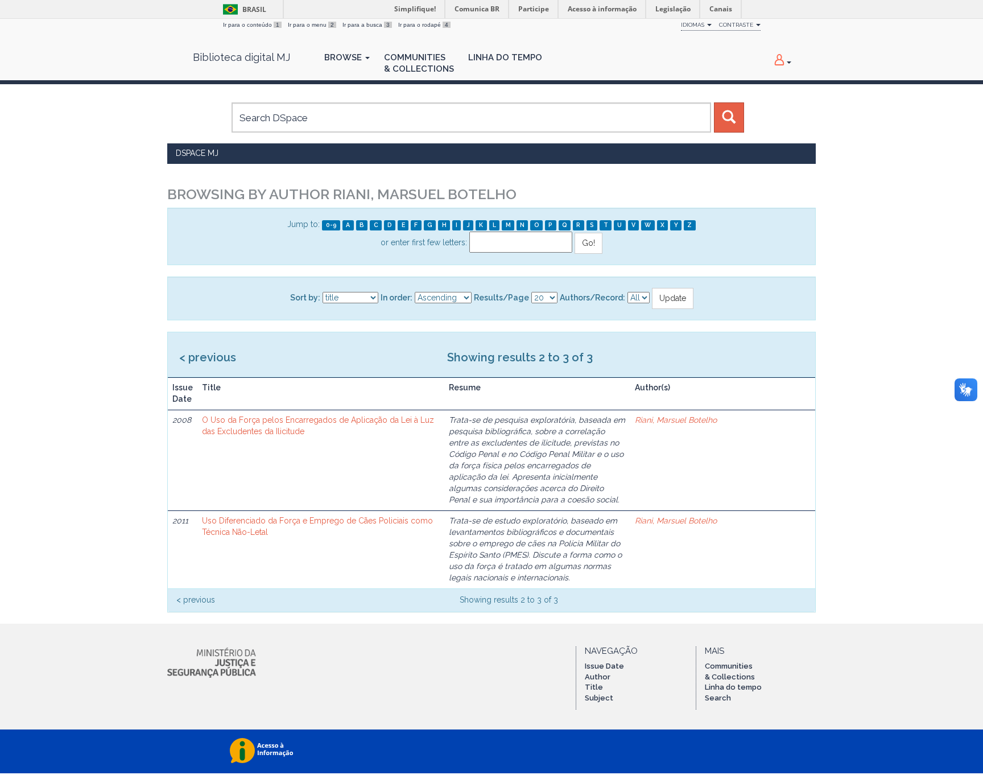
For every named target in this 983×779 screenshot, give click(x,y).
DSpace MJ (197, 153)
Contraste (737, 25)
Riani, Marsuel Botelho (676, 419)
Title (594, 687)
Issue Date (604, 666)
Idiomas (693, 25)
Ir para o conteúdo (251, 25)
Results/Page (501, 297)
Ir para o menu (311, 25)
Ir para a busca (366, 25)
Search (718, 698)
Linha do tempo (733, 687)
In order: (396, 297)
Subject (599, 698)
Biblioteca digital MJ (241, 57)
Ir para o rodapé (423, 25)
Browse (344, 57)
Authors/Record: (592, 297)
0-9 (331, 224)
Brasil (242, 9)
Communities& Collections (419, 63)
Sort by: (305, 297)
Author (597, 677)
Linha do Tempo (505, 57)
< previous (207, 357)
